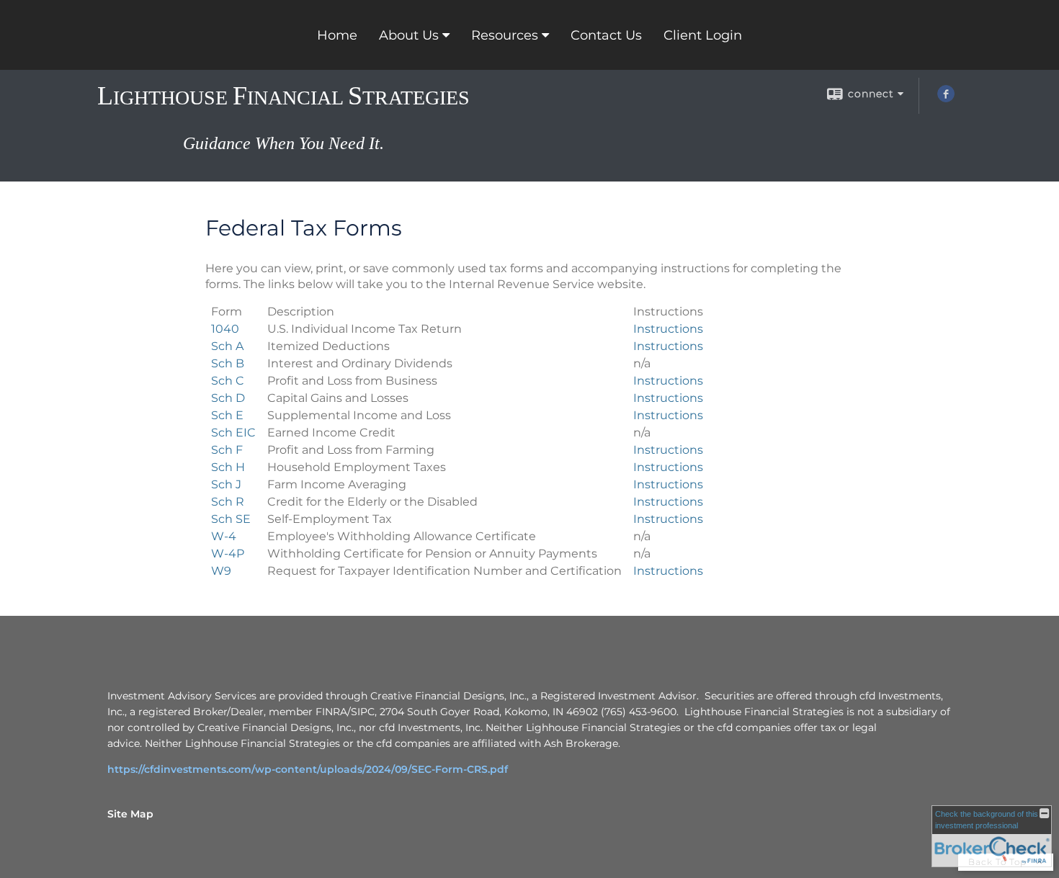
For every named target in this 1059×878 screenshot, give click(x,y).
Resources (504, 35)
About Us (409, 35)
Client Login (702, 35)
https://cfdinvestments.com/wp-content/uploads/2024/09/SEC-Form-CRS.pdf (307, 769)
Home (337, 35)
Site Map (130, 813)
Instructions (668, 329)
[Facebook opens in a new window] (946, 98)
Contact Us (606, 35)
